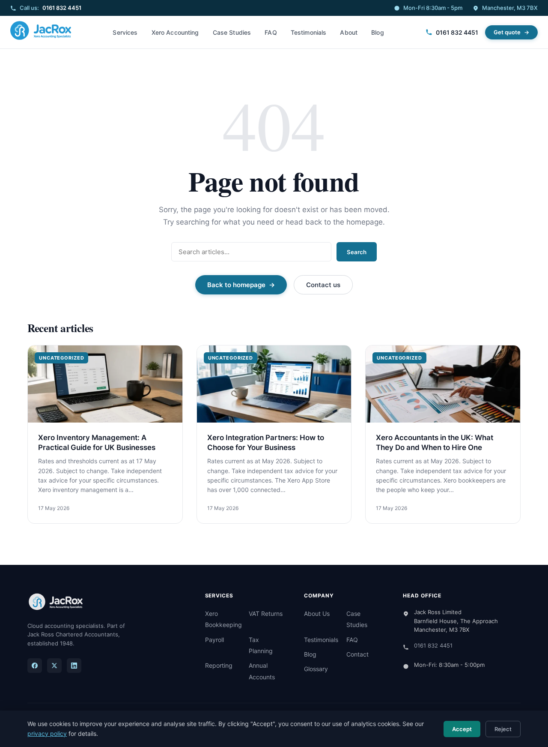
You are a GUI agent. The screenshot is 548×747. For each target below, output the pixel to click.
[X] (54, 665)
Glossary (316, 668)
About (348, 32)
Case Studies (232, 32)
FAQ (271, 32)
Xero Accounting (175, 32)
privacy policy (47, 733)
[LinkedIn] (74, 665)
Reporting (218, 665)
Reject (503, 729)
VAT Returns (266, 613)
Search (356, 252)
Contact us (323, 285)
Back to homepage (236, 285)
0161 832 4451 (61, 7)
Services (125, 32)
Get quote (507, 32)
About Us (317, 613)
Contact (357, 654)
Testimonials (309, 32)
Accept (462, 729)
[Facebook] (34, 665)
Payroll (214, 639)
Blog (377, 32)
